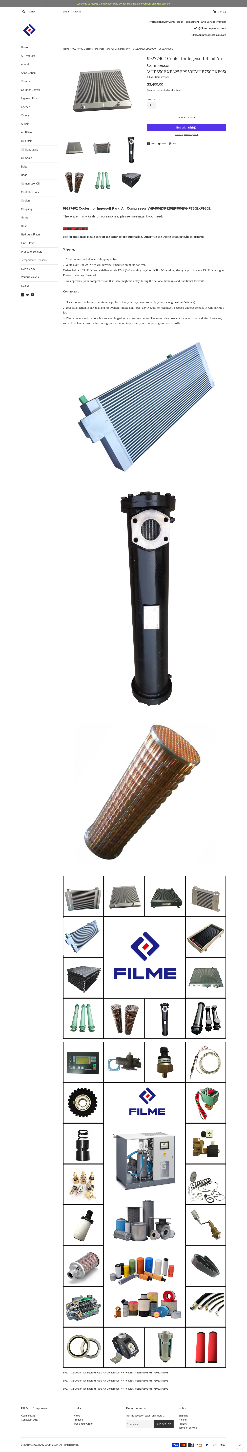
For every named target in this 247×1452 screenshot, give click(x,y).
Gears (24, 217)
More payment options (186, 134)
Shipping (151, 90)
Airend (25, 64)
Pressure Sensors (31, 251)
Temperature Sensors (34, 260)
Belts (24, 166)
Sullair (25, 124)
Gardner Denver (30, 89)
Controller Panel (30, 192)
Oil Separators (29, 149)
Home (24, 47)
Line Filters (27, 243)
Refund (183, 1419)
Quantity (151, 100)
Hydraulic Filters (30, 234)
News (77, 1415)
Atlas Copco (28, 72)
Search (25, 285)
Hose (24, 226)
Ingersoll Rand (29, 98)
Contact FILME (29, 1419)
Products (79, 1419)
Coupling (26, 209)
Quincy (25, 115)
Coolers (25, 200)
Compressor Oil (30, 183)
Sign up (77, 11)
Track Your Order (83, 1423)
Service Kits (28, 268)
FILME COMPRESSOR (48, 1445)
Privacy (183, 1423)
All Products (28, 55)
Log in (66, 11)
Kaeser (25, 107)
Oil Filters (26, 141)
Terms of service (188, 1427)
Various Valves (30, 277)
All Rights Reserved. (69, 1445)
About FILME (28, 1415)
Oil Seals (26, 158)
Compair (26, 81)
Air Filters (26, 132)
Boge (24, 175)
